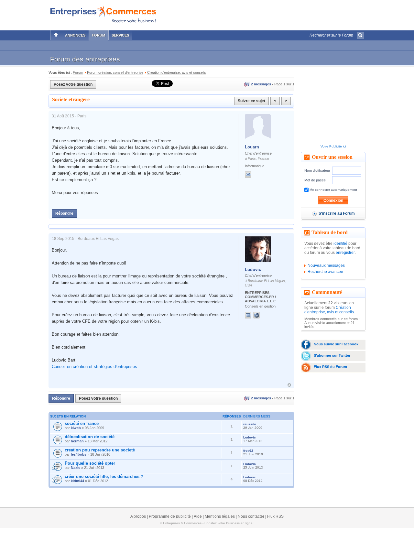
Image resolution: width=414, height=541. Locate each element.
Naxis (75, 468)
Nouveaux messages (326, 265)
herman (77, 441)
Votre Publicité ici (333, 146)
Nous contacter (251, 516)
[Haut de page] (289, 385)
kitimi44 (77, 481)
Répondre (64, 213)
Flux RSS (275, 516)
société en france (82, 423)
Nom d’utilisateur (317, 170)
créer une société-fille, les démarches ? (104, 476)
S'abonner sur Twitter (332, 355)
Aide (198, 516)
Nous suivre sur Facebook (336, 344)
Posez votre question (73, 84)
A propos (138, 516)
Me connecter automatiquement (333, 189)
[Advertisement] (288, 13)
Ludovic (253, 269)
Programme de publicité (170, 516)
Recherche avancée (325, 271)
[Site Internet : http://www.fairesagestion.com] (263, 315)
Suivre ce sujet (251, 101)
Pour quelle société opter (90, 463)
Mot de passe (315, 180)
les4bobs (78, 454)
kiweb (76, 428)
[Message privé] (248, 174)
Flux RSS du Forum (330, 367)
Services (120, 35)
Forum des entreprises (85, 59)
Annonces (75, 35)
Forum (98, 35)
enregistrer (345, 252)
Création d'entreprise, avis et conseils (329, 309)
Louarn (252, 147)
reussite (249, 424)
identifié (340, 243)
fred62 (248, 450)
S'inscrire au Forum (337, 213)
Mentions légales (220, 516)
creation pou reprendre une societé (100, 450)
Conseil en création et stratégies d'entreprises (94, 366)
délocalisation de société (89, 436)
